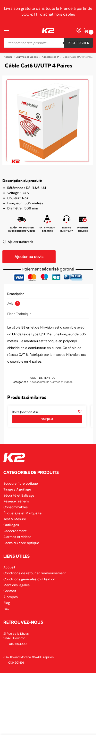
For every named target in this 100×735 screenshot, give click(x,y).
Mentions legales (16, 585)
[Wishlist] (79, 411)
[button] (87, 30)
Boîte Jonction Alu (25, 412)
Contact (9, 591)
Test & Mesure (14, 519)
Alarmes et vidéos (27, 56)
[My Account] (79, 30)
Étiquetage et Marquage (22, 513)
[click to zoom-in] (47, 120)
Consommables (15, 507)
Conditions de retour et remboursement (34, 573)
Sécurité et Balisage (18, 495)
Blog (6, 602)
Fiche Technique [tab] (19, 314)
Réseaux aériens (16, 501)
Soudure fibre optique (20, 483)
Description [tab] (16, 294)
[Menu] (11, 30)
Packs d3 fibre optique (21, 543)
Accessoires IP (50, 56)
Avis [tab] (12, 304)
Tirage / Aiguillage (17, 489)
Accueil (8, 56)
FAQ (6, 609)
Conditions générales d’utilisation (29, 579)
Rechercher (78, 43)
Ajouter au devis (29, 256)
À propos (10, 597)
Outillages (11, 525)
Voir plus (47, 419)
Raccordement (14, 531)
